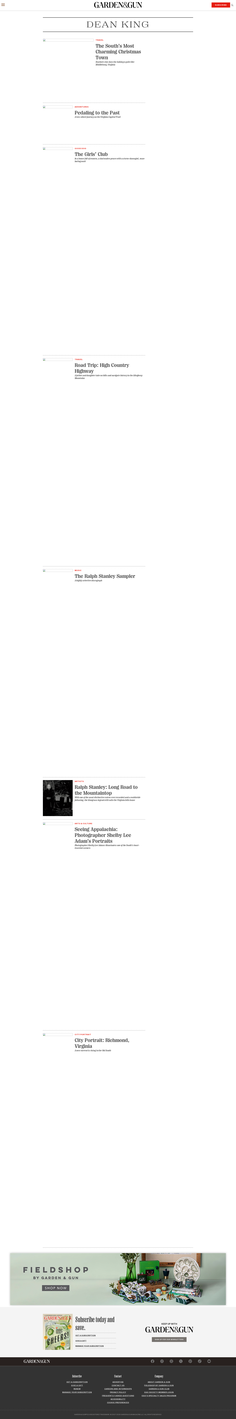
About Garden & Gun (159, 1382)
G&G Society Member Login (159, 1392)
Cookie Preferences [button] (118, 1402)
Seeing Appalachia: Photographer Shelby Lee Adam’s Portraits (103, 835)
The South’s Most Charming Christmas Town (118, 52)
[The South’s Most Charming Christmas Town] (68, 40)
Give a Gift (80, 1341)
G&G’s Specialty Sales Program (159, 1396)
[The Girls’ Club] (58, 149)
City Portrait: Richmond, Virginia (102, 1043)
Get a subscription (77, 1382)
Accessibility (118, 1399)
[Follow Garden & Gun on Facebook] (152, 1361)
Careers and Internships (118, 1389)
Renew (77, 1389)
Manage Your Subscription (89, 1346)
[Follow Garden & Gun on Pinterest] (190, 1361)
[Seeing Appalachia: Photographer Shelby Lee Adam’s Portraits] (58, 824)
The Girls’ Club (91, 154)
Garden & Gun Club (159, 1389)
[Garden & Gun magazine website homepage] (118, 5)
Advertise (118, 1382)
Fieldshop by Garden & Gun (159, 1385)
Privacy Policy (118, 1392)
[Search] (232, 5)
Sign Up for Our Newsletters (169, 1339)
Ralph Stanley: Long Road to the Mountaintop (106, 790)
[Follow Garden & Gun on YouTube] (209, 1361)
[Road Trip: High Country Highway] (58, 360)
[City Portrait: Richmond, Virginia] (58, 1035)
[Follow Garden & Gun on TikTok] (199, 1361)
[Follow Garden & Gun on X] (180, 1361)
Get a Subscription (85, 1335)
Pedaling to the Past (97, 113)
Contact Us (118, 1385)
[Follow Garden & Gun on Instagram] (161, 1361)
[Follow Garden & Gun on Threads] (171, 1361)
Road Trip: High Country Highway (102, 368)
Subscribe (221, 5)
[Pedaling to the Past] (58, 107)
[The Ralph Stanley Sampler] (58, 571)
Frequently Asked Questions (118, 1396)
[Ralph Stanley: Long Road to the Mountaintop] (58, 815)
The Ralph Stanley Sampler (105, 576)
